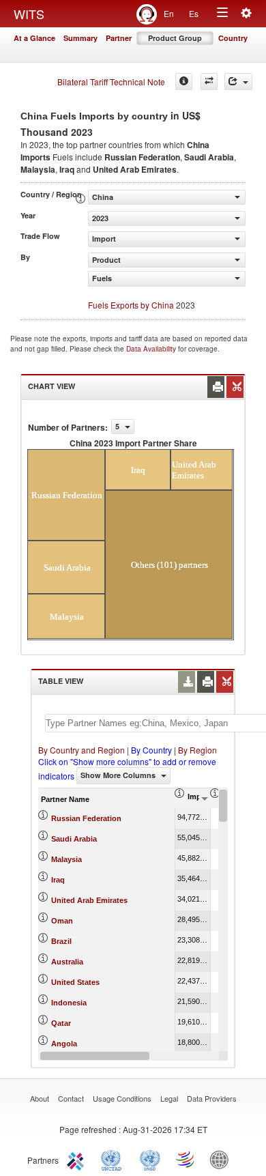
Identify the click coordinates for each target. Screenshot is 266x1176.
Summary (80, 38)
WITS (29, 14)
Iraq (58, 880)
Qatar (61, 1023)
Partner (119, 38)
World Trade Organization (186, 1159)
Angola (64, 1043)
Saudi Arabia (74, 839)
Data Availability (152, 349)
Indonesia (69, 1003)
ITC (77, 1159)
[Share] (238, 81)
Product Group (175, 38)
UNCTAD (114, 1159)
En (169, 13)
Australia (67, 962)
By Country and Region (81, 750)
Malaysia (66, 859)
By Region (197, 750)
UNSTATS (150, 1159)
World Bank (222, 1159)
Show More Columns (119, 775)
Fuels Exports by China (131, 305)
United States (75, 982)
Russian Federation (86, 818)
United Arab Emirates (89, 900)
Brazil (61, 941)
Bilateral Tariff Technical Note (111, 81)
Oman (62, 921)
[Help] (183, 81)
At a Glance (34, 38)
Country (233, 38)
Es (193, 13)
